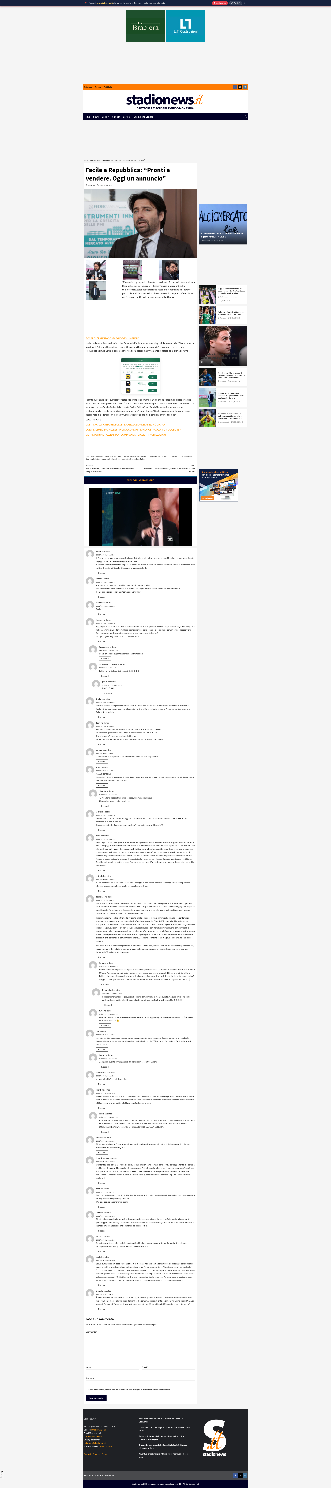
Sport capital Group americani (98, 459)
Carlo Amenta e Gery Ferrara (228, 297)
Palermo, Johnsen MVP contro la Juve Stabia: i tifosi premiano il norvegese (161, 1437)
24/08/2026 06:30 (225, 301)
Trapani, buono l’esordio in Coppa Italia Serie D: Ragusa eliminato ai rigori (163, 1446)
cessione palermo (97, 456)
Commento (91, 1331)
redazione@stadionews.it (95, 1443)
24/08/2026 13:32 (235, 318)
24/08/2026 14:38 (235, 401)
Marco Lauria (106, 1446)
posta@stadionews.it (93, 1436)
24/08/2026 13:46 (238, 422)
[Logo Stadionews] (214, 1437)
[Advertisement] (165, 65)
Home (87, 116)
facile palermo (110, 456)
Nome (89, 1367)
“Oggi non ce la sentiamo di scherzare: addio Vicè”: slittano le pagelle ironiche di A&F (231, 290)
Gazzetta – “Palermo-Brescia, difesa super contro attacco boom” (169, 468)
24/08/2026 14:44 (235, 381)
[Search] (245, 116)
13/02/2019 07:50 (106, 185)
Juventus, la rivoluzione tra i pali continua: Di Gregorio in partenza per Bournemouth (230, 416)
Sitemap (96, 1454)
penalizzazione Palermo (139, 456)
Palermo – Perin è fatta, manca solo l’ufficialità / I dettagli (231, 313)
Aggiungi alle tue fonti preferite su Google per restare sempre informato (127, 3)
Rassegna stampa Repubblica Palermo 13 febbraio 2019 (172, 456)
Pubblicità (108, 87)
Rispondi (102, 573)
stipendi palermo (117, 459)
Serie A (105, 116)
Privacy (105, 1454)
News (96, 116)
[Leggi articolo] (207, 294)
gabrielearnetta (225, 422)
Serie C (126, 116)
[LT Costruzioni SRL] (185, 26)
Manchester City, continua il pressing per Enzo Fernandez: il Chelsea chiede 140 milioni (231, 375)
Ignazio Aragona (98, 1429)
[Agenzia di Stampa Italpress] (218, 485)
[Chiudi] (244, 3)
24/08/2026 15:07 (218, 362)
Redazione (88, 87)
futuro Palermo (123, 456)
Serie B (116, 116)
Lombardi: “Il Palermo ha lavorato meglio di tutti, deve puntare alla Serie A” (231, 395)
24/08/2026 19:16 (218, 240)
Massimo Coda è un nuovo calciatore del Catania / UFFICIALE (161, 1420)
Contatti (98, 87)
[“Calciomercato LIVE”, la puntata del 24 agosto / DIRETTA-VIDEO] (223, 224)
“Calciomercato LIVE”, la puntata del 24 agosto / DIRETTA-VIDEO (222, 235)
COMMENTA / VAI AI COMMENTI (140, 480)
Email (145, 1367)
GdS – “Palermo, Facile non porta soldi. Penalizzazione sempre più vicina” (110, 468)
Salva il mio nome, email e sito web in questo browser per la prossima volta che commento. (129, 1389)
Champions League (143, 116)
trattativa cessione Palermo (136, 459)
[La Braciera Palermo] (145, 26)
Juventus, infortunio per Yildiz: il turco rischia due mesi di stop (221, 356)
